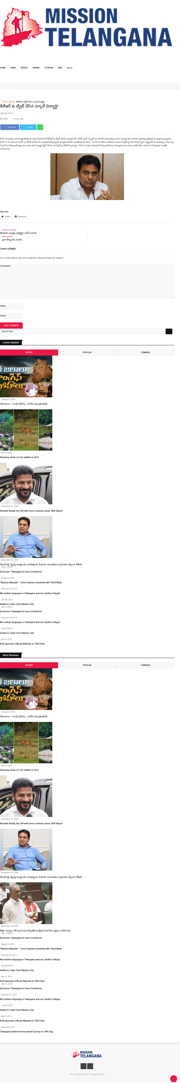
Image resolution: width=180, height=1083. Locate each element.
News (13, 68)
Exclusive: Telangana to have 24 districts (21, 571)
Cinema (36, 68)
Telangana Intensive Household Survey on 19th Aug (26, 1031)
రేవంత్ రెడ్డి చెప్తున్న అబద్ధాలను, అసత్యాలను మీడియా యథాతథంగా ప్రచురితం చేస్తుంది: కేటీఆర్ (41, 564)
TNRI (60, 68)
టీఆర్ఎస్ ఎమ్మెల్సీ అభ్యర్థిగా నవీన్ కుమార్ (18, 233)
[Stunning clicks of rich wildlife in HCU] (26, 430)
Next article (7, 236)
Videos (24, 68)
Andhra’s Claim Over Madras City (17, 604)
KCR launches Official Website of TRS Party (22, 643)
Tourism (48, 68)
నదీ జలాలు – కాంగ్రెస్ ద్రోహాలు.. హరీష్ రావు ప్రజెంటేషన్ (23, 404)
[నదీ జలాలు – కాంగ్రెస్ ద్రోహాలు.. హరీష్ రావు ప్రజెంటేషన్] (26, 373)
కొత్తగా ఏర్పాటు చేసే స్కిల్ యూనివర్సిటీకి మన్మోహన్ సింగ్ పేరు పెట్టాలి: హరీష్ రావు (35, 930)
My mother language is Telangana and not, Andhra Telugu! (30, 593)
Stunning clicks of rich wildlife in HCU (19, 457)
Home (3, 68)
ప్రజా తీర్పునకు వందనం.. (12, 239)
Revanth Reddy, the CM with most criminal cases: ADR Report (31, 511)
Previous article (9, 230)
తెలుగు (69, 68)
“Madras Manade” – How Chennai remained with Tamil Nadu (31, 582)
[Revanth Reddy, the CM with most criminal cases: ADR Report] (26, 484)
